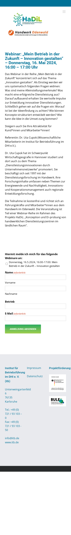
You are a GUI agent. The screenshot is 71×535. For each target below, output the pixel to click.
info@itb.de (12, 438)
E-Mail (15, 313)
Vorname (10, 282)
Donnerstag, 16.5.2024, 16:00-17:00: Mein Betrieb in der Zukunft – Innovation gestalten (34, 264)
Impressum (34, 368)
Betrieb (10, 301)
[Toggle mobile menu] (64, 11)
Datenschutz (35, 376)
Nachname (11, 293)
